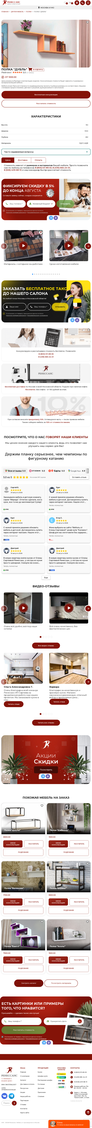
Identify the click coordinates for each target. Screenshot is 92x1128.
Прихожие (42, 1092)
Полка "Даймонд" (59, 830)
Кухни (40, 1072)
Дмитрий (60, 548)
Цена (8, 160)
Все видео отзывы (46, 646)
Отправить (65, 204)
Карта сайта (24, 1113)
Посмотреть (46, 770)
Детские (41, 1088)
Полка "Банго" (12, 946)
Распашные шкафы (45, 1080)
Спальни (41, 1096)
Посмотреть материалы (61, 983)
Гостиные (41, 1084)
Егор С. (59, 518)
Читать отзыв (13, 704)
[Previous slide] (3, 246)
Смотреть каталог (28, 983)
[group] (23, 245)
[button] (32, 274)
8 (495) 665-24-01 (61, 168)
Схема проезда (76, 1101)
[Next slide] (88, 246)
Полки (29, 12)
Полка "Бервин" (58, 888)
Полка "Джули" (12, 830)
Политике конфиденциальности (16, 212)
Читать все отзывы (46, 723)
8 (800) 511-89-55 (43, 168)
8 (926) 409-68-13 (12, 170)
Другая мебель (17, 12)
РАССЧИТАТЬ (34, 844)
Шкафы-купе (43, 1076)
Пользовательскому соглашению (37, 212)
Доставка (22, 160)
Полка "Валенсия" (14, 888)
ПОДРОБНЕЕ (23, 852)
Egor (13, 518)
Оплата (38, 160)
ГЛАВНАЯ (5, 12)
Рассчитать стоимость (46, 103)
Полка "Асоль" (57, 946)
